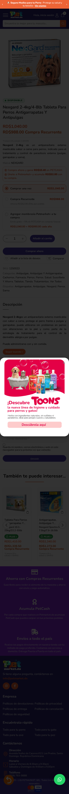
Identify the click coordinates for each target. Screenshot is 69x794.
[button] (59, 779)
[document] (34, 397)
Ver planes (40, 5)
